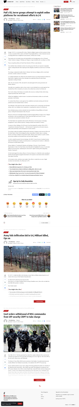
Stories (61, 12)
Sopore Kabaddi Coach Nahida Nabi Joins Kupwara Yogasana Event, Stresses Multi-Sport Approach (67, 9)
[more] (45, 1)
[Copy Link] (42, 19)
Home (4, 6)
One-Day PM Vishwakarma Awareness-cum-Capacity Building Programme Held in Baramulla (67, 22)
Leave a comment (45, 222)
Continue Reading (39, 301)
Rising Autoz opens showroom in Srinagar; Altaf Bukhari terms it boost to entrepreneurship (67, 16)
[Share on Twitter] (39, 19)
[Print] (44, 19)
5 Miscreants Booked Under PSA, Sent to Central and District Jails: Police (24, 171)
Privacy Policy (39, 188)
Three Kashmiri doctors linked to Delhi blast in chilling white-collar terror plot (25, 169)
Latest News (62, 19)
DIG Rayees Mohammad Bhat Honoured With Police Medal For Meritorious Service (67, 29)
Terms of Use (8, 404)
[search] (71, 1)
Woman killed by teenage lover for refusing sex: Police (20, 167)
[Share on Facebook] (37, 19)
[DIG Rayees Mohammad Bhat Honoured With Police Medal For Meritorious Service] (57, 29)
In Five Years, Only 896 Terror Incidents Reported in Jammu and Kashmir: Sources (26, 175)
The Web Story (12, 18)
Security (7, 6)
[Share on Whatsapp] (41, 19)
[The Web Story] (9, 1)
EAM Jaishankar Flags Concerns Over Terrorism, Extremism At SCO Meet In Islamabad (26, 173)
